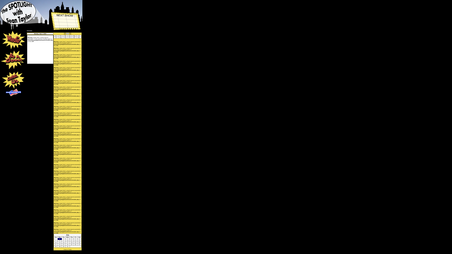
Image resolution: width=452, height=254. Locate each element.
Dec (79, 37)
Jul (56, 37)
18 (71, 242)
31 (67, 246)
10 (67, 241)
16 (63, 242)
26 (75, 244)
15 (60, 242)
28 (55, 246)
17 (67, 242)
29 (60, 246)
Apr (70, 36)
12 (75, 241)
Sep (65, 37)
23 (63, 244)
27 (79, 244)
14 (55, 242)
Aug (60, 37)
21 (55, 244)
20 (79, 242)
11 (71, 241)
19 (75, 242)
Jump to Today (68, 249)
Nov (74, 37)
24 (67, 244)
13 (79, 241)
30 (63, 246)
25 (71, 244)
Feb (61, 36)
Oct (70, 37)
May (74, 36)
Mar (65, 36)
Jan (56, 36)
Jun (79, 36)
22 (60, 244)
